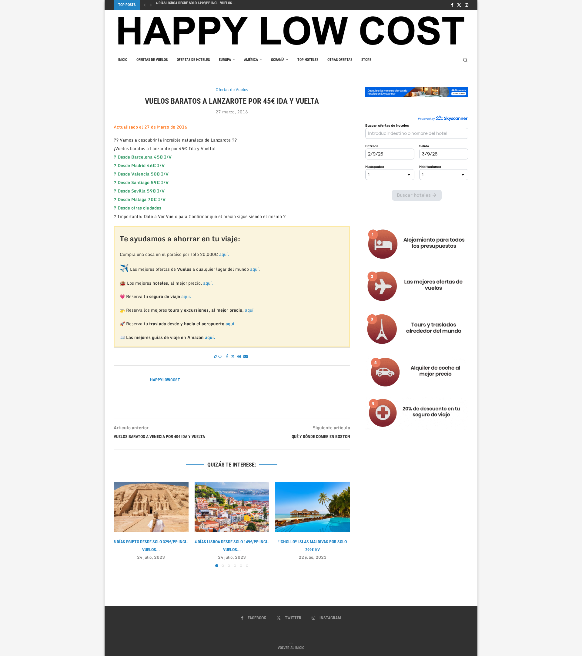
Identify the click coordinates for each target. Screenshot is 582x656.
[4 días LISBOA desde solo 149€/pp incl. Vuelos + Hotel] (232, 507)
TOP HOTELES (307, 60)
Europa (225, 60)
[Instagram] (466, 5)
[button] (144, 5)
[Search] (465, 60)
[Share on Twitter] (233, 356)
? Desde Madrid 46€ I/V (139, 165)
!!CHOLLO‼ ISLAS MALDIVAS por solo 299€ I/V (191, 5)
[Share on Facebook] (227, 356)
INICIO (122, 60)
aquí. (224, 254)
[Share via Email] (245, 356)
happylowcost (165, 379)
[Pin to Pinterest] (239, 356)
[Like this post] (220, 356)
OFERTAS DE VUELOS (152, 60)
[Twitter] (459, 5)
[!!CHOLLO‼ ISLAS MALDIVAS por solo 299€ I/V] (312, 507)
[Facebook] (452, 5)
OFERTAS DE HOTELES (193, 60)
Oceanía (277, 60)
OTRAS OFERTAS (339, 60)
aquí (254, 269)
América (251, 60)
